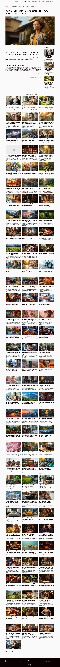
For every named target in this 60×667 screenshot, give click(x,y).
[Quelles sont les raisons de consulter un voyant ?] (30, 528)
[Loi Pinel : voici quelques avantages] (30, 446)
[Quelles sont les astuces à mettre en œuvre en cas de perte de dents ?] (13, 495)
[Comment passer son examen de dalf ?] (13, 264)
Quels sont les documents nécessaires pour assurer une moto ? (46, 271)
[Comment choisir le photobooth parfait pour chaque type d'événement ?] (13, 116)
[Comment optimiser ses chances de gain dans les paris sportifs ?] (13, 578)
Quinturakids (45, 661)
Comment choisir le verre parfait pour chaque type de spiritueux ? (29, 157)
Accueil (6, 6)
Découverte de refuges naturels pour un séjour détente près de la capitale (28, 190)
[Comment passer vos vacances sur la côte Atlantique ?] (30, 214)
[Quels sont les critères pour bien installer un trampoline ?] (30, 462)
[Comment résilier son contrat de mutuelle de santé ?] (46, 297)
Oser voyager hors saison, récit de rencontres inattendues (49, 56)
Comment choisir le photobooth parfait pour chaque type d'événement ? (13, 124)
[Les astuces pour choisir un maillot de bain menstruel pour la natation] (46, 611)
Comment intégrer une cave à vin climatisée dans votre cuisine (13, 205)
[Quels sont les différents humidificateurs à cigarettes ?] (13, 396)
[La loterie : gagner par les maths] (30, 594)
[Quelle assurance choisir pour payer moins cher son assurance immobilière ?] (46, 561)
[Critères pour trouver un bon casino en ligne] (13, 561)
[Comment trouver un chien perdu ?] (46, 363)
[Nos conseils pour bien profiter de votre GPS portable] (30, 363)
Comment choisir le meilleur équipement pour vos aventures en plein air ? (29, 140)
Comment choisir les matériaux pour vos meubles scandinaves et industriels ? (13, 157)
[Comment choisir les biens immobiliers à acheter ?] (13, 479)
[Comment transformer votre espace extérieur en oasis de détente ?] (49, 78)
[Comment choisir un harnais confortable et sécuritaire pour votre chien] (46, 166)
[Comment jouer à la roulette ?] (30, 330)
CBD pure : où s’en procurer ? (45, 237)
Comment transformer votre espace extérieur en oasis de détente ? (49, 83)
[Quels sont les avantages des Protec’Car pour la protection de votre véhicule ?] (30, 297)
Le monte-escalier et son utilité (46, 253)
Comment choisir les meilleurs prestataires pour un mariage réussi (46, 157)
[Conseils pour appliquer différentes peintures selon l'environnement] (30, 166)
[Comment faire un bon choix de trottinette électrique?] (30, 429)
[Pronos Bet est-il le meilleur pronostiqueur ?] (46, 214)
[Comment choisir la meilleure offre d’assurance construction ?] (13, 231)
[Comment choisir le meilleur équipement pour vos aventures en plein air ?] (30, 133)
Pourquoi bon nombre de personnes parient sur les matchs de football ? (28, 486)
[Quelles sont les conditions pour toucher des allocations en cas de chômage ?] (46, 578)
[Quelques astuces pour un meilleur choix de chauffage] (46, 627)
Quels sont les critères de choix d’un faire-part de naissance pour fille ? (29, 321)
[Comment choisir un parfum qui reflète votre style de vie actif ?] (46, 116)
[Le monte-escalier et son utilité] (46, 247)
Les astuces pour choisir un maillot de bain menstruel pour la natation (46, 618)
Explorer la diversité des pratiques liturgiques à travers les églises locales (46, 140)
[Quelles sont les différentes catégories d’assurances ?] (30, 545)
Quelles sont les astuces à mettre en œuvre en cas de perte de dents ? (12, 503)
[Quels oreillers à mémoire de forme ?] (13, 512)
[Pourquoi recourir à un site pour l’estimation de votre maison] (13, 627)
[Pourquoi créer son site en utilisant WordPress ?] (30, 231)
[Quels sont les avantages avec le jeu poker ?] (13, 611)
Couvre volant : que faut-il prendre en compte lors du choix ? (45, 337)
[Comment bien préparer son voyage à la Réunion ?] (30, 396)
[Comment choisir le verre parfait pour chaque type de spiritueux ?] (30, 149)
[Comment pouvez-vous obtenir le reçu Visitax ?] (13, 644)
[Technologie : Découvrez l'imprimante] (46, 479)
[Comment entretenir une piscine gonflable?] (46, 429)
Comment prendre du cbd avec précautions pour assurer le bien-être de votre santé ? (29, 585)
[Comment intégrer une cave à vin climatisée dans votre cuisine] (13, 198)
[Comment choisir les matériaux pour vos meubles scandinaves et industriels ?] (13, 149)
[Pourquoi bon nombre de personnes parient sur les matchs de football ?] (30, 479)
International (34, 1)
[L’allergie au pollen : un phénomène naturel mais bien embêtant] (13, 528)
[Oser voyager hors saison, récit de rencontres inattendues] (49, 52)
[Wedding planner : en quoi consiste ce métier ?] (30, 264)
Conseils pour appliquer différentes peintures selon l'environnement (29, 173)
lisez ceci (31, 59)
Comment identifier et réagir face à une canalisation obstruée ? (13, 140)
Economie (29, 1)
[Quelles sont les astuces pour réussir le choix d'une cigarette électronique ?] (13, 429)
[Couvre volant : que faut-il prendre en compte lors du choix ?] (46, 330)
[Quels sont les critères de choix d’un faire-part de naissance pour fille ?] (30, 313)
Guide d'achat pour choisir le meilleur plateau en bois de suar (13, 190)
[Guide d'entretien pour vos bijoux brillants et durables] (49, 65)
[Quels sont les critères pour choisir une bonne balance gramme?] (46, 446)
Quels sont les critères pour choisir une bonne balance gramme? (45, 453)
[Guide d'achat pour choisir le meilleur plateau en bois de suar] (13, 182)
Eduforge (48, 661)
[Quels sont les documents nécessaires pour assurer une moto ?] (46, 264)
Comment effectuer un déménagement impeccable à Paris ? (46, 602)
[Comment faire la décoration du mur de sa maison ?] (30, 512)
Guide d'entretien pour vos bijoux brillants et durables (48, 69)
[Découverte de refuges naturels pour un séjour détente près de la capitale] (30, 182)
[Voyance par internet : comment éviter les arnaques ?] (46, 545)
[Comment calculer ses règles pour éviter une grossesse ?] (13, 446)
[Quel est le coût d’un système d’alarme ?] (30, 247)
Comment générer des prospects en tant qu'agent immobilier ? (12, 337)
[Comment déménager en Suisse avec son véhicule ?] (13, 214)
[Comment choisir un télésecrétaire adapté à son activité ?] (30, 627)
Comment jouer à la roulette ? (29, 336)
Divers (51, 1)
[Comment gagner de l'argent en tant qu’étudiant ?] (13, 313)
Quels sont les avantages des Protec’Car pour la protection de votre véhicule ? (29, 304)
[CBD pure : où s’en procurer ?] (46, 231)
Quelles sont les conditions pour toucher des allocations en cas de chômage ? (46, 585)
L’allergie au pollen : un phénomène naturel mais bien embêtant (13, 536)
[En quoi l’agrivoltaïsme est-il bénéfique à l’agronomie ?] (13, 247)
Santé (39, 1)
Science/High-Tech (45, 1)
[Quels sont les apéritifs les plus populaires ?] (46, 280)
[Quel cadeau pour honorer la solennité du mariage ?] (46, 198)
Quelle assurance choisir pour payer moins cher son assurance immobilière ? (46, 569)
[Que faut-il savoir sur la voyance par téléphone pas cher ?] (13, 545)
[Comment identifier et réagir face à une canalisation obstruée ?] (13, 133)
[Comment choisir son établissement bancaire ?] (46, 462)
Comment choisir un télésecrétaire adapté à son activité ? (29, 635)
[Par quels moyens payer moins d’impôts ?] (30, 561)
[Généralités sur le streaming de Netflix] (46, 396)
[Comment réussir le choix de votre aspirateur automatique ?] (30, 495)
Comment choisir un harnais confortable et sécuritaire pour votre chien (46, 173)
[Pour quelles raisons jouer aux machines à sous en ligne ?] (13, 297)
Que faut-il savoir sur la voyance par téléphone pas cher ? (12, 552)
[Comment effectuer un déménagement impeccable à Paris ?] (46, 594)
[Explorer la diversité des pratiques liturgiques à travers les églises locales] (46, 133)
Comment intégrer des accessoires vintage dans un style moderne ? (29, 124)
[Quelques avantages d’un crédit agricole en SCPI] (13, 594)
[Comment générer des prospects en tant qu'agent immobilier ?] (13, 330)
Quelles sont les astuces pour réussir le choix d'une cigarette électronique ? (13, 436)
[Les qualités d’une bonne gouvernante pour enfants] (46, 313)
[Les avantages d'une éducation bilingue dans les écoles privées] (13, 166)
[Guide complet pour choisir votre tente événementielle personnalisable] (46, 182)
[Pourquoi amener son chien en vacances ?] (30, 611)
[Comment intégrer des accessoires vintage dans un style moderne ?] (30, 116)
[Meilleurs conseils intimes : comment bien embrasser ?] (46, 495)
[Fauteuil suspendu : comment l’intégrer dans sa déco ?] (13, 462)
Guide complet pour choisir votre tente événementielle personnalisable (45, 190)
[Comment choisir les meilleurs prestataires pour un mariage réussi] (46, 149)
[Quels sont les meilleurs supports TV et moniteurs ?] (13, 363)
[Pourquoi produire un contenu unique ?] (13, 280)
